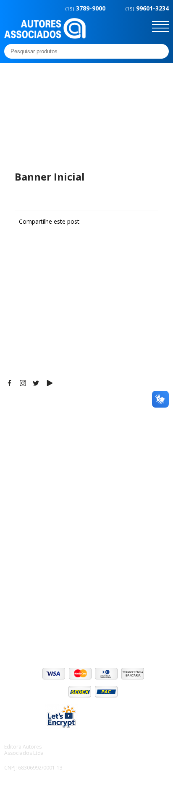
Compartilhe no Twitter (127, 221)
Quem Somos (23, 505)
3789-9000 (85, 8)
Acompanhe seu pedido (38, 633)
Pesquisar (160, 51)
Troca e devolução (31, 623)
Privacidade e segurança (39, 612)
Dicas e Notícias (27, 516)
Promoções (21, 537)
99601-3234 (147, 8)
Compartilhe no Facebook (109, 221)
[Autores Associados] (45, 36)
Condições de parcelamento (44, 602)
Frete (12, 591)
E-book (14, 526)
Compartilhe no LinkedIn (145, 221)
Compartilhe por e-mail (91, 221)
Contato (15, 558)
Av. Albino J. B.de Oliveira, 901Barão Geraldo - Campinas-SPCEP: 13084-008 (56, 423)
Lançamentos (23, 547)
